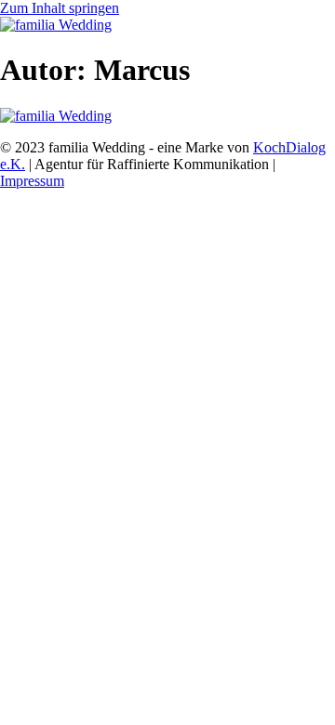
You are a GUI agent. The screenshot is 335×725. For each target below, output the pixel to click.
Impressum (32, 181)
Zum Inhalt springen (59, 8)
